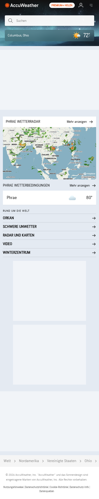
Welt (7, 461)
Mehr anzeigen (80, 185)
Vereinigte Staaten (61, 461)
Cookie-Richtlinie (59, 487)
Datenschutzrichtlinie (37, 487)
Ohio (88, 461)
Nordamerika (29, 461)
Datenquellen (46, 491)
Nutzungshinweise (13, 487)
